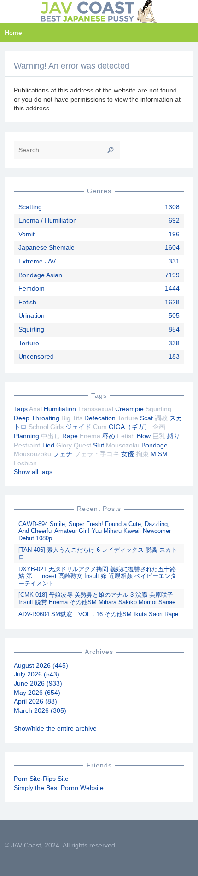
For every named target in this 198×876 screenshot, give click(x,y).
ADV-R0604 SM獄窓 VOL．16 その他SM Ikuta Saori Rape (98, 614)
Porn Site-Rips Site (41, 778)
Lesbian (25, 463)
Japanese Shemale (46, 247)
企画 (158, 426)
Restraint (27, 445)
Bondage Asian (40, 275)
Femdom (31, 288)
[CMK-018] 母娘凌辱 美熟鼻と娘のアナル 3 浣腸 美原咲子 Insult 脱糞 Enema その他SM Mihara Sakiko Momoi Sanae (96, 598)
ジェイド (78, 426)
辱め (108, 436)
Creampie (129, 408)
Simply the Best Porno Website (59, 787)
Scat (146, 418)
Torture (28, 343)
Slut (98, 445)
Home (13, 32)
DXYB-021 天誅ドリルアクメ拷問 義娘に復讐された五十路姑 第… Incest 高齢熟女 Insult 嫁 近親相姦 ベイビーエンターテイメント (97, 576)
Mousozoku (123, 445)
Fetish (27, 302)
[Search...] (110, 150)
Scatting (30, 207)
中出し (50, 436)
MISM (159, 454)
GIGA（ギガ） (130, 426)
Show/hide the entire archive (55, 728)
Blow (144, 436)
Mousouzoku (32, 454)
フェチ (62, 454)
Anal (35, 408)
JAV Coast (26, 845)
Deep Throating (36, 418)
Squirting (31, 329)
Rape (70, 436)
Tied (48, 445)
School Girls (46, 426)
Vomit (26, 234)
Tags (21, 408)
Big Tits (71, 418)
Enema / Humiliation (47, 220)
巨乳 (158, 436)
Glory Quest (73, 445)
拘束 (142, 454)
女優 (127, 454)
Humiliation (60, 408)
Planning (26, 436)
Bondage (154, 445)
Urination (31, 315)
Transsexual (95, 408)
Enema (90, 436)
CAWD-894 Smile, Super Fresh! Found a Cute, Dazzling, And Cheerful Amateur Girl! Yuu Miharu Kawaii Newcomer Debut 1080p (94, 531)
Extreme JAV (37, 261)
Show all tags (33, 471)
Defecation (100, 418)
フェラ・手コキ (96, 454)
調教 (161, 418)
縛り (173, 436)
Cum (100, 426)
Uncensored (36, 356)
